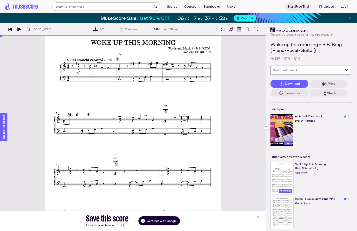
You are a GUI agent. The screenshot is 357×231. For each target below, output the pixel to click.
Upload (329, 6)
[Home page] (21, 6)
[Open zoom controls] (247, 29)
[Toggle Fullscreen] (256, 29)
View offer (247, 18)
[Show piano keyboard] (231, 29)
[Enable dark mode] (223, 29)
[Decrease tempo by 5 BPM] (165, 29)
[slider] (1, 36)
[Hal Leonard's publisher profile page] (301, 30)
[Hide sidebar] (266, 127)
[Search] (155, 7)
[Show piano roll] (239, 29)
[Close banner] (350, 18)
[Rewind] (10, 29)
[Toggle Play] (19, 29)
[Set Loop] (28, 29)
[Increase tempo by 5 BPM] (176, 29)
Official (286, 190)
